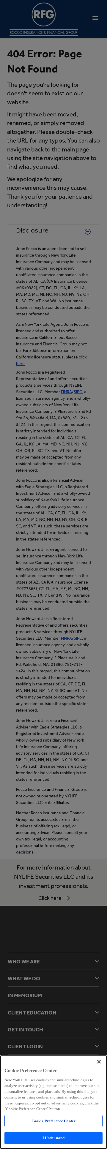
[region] (53, 1102)
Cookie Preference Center (53, 1121)
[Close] (99, 1061)
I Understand (54, 1138)
